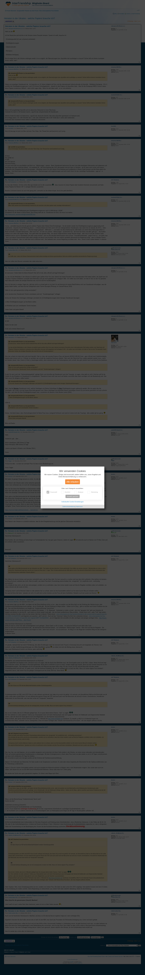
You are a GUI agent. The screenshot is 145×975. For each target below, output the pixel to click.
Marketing (94, 492)
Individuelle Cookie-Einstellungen (72, 502)
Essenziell (53, 492)
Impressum (79, 506)
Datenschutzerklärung (69, 506)
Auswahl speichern (72, 496)
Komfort (67, 492)
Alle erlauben (72, 482)
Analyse (80, 492)
